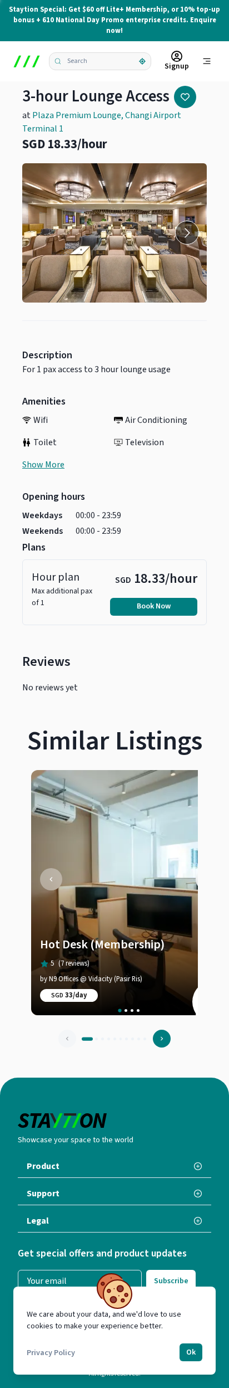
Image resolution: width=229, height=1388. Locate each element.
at (101, 122)
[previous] (51, 879)
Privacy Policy (51, 1352)
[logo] (26, 61)
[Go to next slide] (187, 233)
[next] (162, 1039)
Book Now (154, 606)
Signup (177, 66)
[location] (142, 61)
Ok (191, 1352)
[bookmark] (185, 97)
